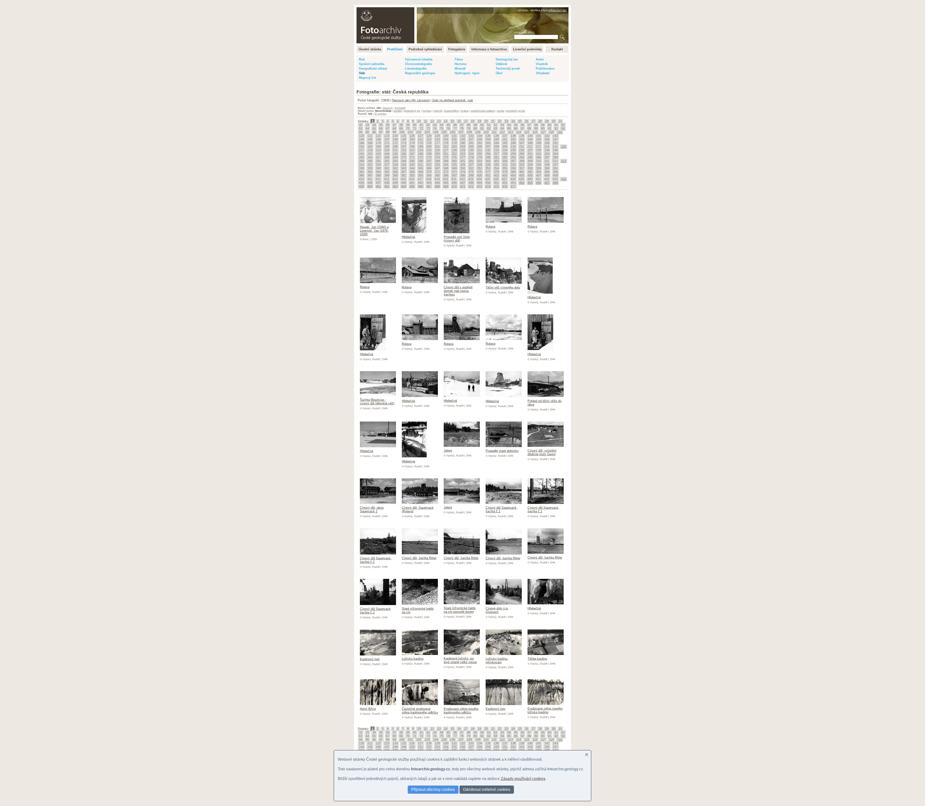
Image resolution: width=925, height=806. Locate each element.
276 (454, 157)
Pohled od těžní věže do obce (545, 402)
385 (555, 172)
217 (361, 150)
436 (369, 183)
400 (479, 175)
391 (403, 175)
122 (378, 136)
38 (401, 125)
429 (521, 179)
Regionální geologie (420, 73)
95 (367, 132)
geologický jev (412, 110)
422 (462, 179)
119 (559, 132)
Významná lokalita (418, 59)
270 (403, 157)
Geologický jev (507, 59)
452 (504, 183)
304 (487, 161)
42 (428, 125)
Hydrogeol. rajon (467, 73)
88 (529, 128)
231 (479, 150)
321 (420, 164)
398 (462, 175)
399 (471, 175)
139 (521, 136)
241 (361, 154)
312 (555, 161)
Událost (501, 64)
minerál (437, 110)
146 (378, 139)
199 (420, 146)
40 (414, 125)
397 (454, 175)
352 (479, 168)
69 (401, 128)
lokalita (398, 110)
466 (420, 186)
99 (394, 132)
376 (479, 172)
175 (420, 143)
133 (471, 136)
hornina (427, 110)
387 (369, 175)
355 (504, 168)
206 (479, 146)
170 (378, 143)
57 (529, 125)
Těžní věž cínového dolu (503, 287)
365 (386, 172)
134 (479, 136)
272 (420, 157)
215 (555, 146)
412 (378, 179)
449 (479, 183)
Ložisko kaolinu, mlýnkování (497, 660)
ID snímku (380, 113)
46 (455, 125)
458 (555, 183)
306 (504, 161)
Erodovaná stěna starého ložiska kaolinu (545, 710)
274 (437, 157)
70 (408, 128)
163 (521, 139)
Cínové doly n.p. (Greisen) (497, 610)
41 (421, 125)
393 (420, 175)
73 (428, 128)
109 (477, 132)
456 (538, 183)
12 (432, 121)
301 (462, 161)
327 (471, 164)
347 (437, 168)
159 (487, 139)
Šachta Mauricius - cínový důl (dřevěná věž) (377, 401)
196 (395, 146)
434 (563, 179)
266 (369, 157)
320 (412, 164)
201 (437, 146)
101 (410, 132)
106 (452, 132)
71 (414, 128)
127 (420, 136)
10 (419, 121)
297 (428, 161)
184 (496, 143)
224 (420, 150)
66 (381, 128)
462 (386, 186)
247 (412, 154)
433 (555, 179)
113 (510, 132)
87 (522, 128)
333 (521, 164)
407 (538, 175)
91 (549, 128)
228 (454, 150)
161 (504, 139)
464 (403, 186)
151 (420, 139)
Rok (362, 59)
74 (434, 128)
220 (386, 150)
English (408, 10)
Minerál (460, 68)
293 (395, 161)
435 (361, 183)
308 (521, 161)
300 (454, 161)
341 (386, 168)
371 (437, 172)
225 (428, 150)
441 (412, 183)
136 (496, 136)
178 (445, 143)
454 (521, 183)
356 (513, 168)
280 (487, 157)
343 (403, 168)
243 (378, 154)
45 (448, 125)
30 (553, 121)
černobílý (400, 107)
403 (504, 175)
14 (445, 121)
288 (555, 157)
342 (395, 168)
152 (428, 139)
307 (513, 161)
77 (455, 128)
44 (441, 125)
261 (530, 154)
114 (518, 132)
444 (437, 183)
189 (538, 143)
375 (471, 172)
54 (509, 125)
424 (479, 179)
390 (395, 175)
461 (378, 186)
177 (437, 143)
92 (556, 128)
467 (428, 186)
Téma (459, 59)
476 (504, 186)
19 (479, 121)
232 (487, 150)
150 (412, 139)
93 (563, 128)
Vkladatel (542, 73)
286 (538, 157)
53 (502, 125)
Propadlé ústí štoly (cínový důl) (457, 238)
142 (546, 136)
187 (521, 143)
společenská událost (483, 110)
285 (530, 157)
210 (513, 146)
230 (471, 150)
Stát (362, 73)
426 (496, 179)
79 (468, 128)
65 (374, 128)
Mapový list (367, 77)
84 (502, 128)
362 (361, 172)
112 (502, 132)
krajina (465, 110)
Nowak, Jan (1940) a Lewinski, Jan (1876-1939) (374, 230)
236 (521, 150)
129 (437, 136)
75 (441, 128)
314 (361, 164)
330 (496, 164)
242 (369, 154)
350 (462, 168)
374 (462, 172)
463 (395, 186)
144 (361, 139)
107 (460, 132)
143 (555, 136)
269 (395, 157)
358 (530, 168)
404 (513, 175)
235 (513, 150)
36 (387, 125)
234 (504, 150)
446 (454, 183)
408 (546, 175)
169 (369, 143)
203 (454, 146)
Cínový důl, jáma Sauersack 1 (371, 509)
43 (434, 125)
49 (475, 125)
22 (499, 121)
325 (454, 164)
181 (471, 143)
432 (546, 179)
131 (454, 136)
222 (403, 150)
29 (546, 121)
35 (381, 125)
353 (487, 168)
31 (560, 121)
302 (471, 161)
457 (546, 183)
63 (360, 128)
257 (496, 154)
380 (513, 172)
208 (496, 146)
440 (403, 183)
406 (530, 175)
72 (421, 128)
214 (546, 146)
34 (374, 125)
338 (361, 168)
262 (538, 154)
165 (538, 139)
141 (538, 136)
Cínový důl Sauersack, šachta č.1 (501, 509)
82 (488, 128)
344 (412, 168)
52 (495, 125)
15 (452, 121)
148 (395, 139)
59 (542, 125)
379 (504, 172)
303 (479, 161)
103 (427, 132)
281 (496, 157)
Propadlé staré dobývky (502, 451)
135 (487, 136)
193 (369, 146)
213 (538, 146)
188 (530, 143)
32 (360, 125)
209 (504, 146)
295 (412, 161)
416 (411, 179)
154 (445, 139)
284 (521, 157)
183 (487, 143)
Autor (540, 59)
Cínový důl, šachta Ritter (419, 558)
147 (386, 139)
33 (367, 125)
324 (445, 164)
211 (521, 146)
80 (475, 128)
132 (462, 136)
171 (386, 143)
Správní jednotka (371, 64)
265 (361, 157)
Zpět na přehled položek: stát (452, 100)
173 (403, 143)
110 (486, 132)
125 (403, 136)
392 (412, 175)
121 (369, 136)
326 (462, 164)
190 (546, 143)
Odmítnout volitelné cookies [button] (486, 789)
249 (428, 154)
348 (445, 168)
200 (428, 146)
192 (361, 146)
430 (529, 179)
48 (468, 125)
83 (495, 128)
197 (403, 146)
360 (546, 168)
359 (538, 168)
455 (530, 183)
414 (394, 179)
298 (437, 161)
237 (530, 150)
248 (420, 154)
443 (428, 183)
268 (386, 157)
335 (538, 164)
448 (471, 183)
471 (462, 186)
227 (445, 150)
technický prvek (515, 110)
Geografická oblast (373, 68)
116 (535, 132)
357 (521, 168)
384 (546, 172)
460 (369, 186)
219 (378, 150)
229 (462, 150)
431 (538, 179)
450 (487, 183)
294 (403, 161)
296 (420, 161)
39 (408, 125)
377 (487, 172)
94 (360, 132)
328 (479, 164)
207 (487, 146)
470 (454, 186)
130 (445, 136)
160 (496, 139)
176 (428, 143)
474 (487, 186)
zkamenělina (451, 110)
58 (536, 125)
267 (378, 157)
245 (395, 154)
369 (420, 172)
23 (506, 121)
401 (487, 175)
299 (445, 161)
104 (435, 132)
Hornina (460, 64)
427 (504, 179)
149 (403, 139)
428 (512, 179)
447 (462, 183)
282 (504, 157)
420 (445, 179)
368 (412, 172)
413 (386, 179)
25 (520, 121)
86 (515, 128)
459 (361, 186)
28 (540, 121)
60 (549, 125)
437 (378, 183)
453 (513, 183)
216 (563, 146)
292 (386, 161)
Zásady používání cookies (523, 779)
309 (530, 161)
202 (445, 146)
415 (403, 179)
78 (461, 128)
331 (504, 164)
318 (395, 164)
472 (471, 186)
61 (556, 125)
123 (386, 136)
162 (513, 139)
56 (522, 125)
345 (420, 168)
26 (526, 121)
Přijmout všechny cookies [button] (433, 789)
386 (361, 175)
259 (513, 154)
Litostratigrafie (416, 68)
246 (403, 154)
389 (386, 175)
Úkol (499, 73)
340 (378, 168)
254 (471, 154)
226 (437, 150)
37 (394, 125)
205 (471, 146)
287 (546, 157)
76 (448, 128)
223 (412, 150)
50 (482, 125)
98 (387, 132)
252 (454, 154)
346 (428, 168)
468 (437, 186)
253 (462, 154)
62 (563, 125)
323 (437, 164)
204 (462, 146)
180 (462, 143)
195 (386, 146)
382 (530, 172)
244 (386, 154)
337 (555, 164)
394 (428, 175)
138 (513, 136)
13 (439, 121)
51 (488, 125)
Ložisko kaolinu (412, 659)
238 (538, 150)
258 (504, 154)
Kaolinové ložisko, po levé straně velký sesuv (460, 660)
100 (401, 132)
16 (459, 121)
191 (555, 143)
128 (428, 136)
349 (454, 168)
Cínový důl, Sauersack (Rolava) (418, 509)
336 (546, 164)
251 (445, 154)
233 (496, 150)
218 (369, 150)
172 (395, 143)
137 (504, 136)
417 (420, 179)
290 (369, 161)
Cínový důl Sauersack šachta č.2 (375, 610)
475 (496, 186)
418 (428, 179)
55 (515, 125)
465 (412, 186)
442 (420, 183)
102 (418, 132)
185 (504, 143)
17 (466, 121)
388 (378, 175)
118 (551, 132)
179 (454, 143)
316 (378, 164)
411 (369, 179)
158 (479, 139)
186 (513, 143)
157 (471, 139)
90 (542, 128)
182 (479, 143)
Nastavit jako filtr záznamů (410, 100)
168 (361, 143)
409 (555, 175)
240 (555, 150)
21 (493, 121)
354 (496, 168)
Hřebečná (408, 237)
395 (437, 175)
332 (513, 164)
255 (479, 154)
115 (526, 132)
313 (563, 161)
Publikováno (545, 68)
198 (412, 146)
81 (482, 128)
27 (533, 121)
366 (395, 172)
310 (538, 161)
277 (462, 157)
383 (538, 172)
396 (445, 175)
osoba (500, 110)
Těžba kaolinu (537, 659)
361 (555, 168)
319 (403, 164)
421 (453, 179)
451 (496, 183)
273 (428, 157)
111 (494, 132)
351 (471, 168)
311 (546, 161)
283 (513, 157)
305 (496, 161)
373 (454, 172)
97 (381, 132)
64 (367, 128)
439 (395, 183)
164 (530, 139)
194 (378, 146)
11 (425, 121)
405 (521, 175)
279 (479, 157)
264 (555, 154)
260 (521, 154)
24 (513, 121)
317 (386, 164)
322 (428, 164)
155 (454, 139)
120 (361, 136)
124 (395, 136)
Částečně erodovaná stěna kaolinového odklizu (420, 710)
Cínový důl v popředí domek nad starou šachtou (458, 290)
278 (471, 157)
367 (403, 172)
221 (395, 150)
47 (461, 125)
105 (444, 132)
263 (546, 154)
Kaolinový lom (370, 659)
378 (496, 172)
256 (487, 154)
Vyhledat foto (524, 32)
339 (369, 168)
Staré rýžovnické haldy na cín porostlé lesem (460, 610)
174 (412, 143)
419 (437, 179)
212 (529, 146)
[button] (587, 755)
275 (445, 157)
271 (412, 157)
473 (479, 186)
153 (437, 139)
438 (386, 183)
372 (445, 172)
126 (412, 136)
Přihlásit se (557, 10)
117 (543, 132)
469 (445, 186)
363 (369, 172)
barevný (388, 107)
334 (530, 164)
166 (546, 139)
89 (536, 128)
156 (462, 139)
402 (496, 175)
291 (378, 161)
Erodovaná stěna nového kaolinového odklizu (461, 710)
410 (361, 179)
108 (469, 132)
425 (487, 179)
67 (387, 128)
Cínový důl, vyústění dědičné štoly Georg (542, 452)
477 (513, 186)
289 (361, 161)
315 (369, 164)
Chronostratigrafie (418, 64)
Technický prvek (508, 68)
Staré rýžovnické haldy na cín (418, 610)
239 (546, 150)
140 (530, 136)
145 (369, 139)
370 (428, 172)
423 (470, 179)
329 (487, 164)
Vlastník (542, 64)
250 (437, 154)
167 (555, 139)
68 (394, 128)
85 (509, 128)
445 (445, 183)
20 (486, 121)
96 (374, 132)
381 (521, 172)
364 (378, 172)
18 (472, 121)
